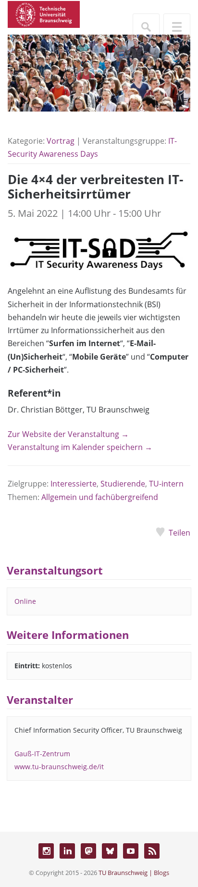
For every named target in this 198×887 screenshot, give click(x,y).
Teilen (179, 532)
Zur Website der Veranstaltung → (68, 434)
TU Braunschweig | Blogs (134, 872)
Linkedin (67, 851)
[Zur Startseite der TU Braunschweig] (44, 13)
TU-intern (166, 483)
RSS (152, 851)
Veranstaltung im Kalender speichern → (80, 447)
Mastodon (88, 851)
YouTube (130, 851)
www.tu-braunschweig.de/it (59, 766)
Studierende (122, 483)
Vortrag (60, 141)
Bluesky (109, 851)
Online (25, 601)
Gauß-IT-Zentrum (42, 753)
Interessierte (73, 483)
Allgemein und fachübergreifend (99, 497)
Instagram (46, 851)
